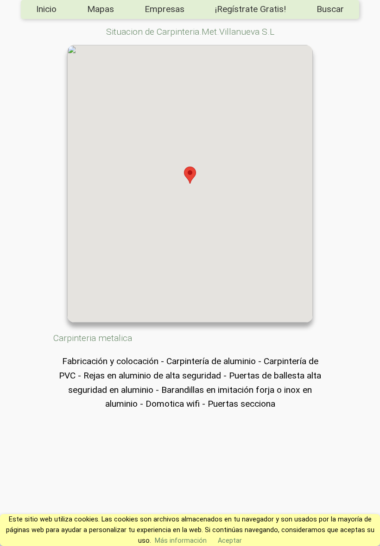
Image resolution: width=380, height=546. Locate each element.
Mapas (100, 9)
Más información (181, 541)
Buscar (330, 9)
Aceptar (230, 541)
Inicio (46, 9)
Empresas (164, 9)
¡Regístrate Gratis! (250, 9)
